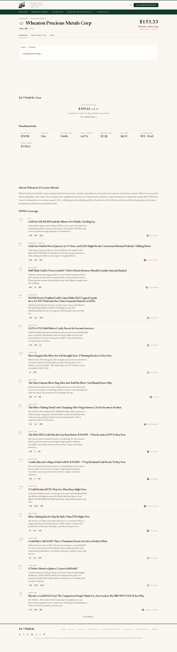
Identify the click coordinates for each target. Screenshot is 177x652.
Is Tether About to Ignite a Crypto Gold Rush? (53, 559)
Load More (88, 607)
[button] (130, 5)
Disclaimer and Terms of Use (110, 619)
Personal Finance (39, 12)
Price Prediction (38, 35)
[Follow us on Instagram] (36, 625)
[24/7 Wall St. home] (22, 5)
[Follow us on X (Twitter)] (24, 625)
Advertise (155, 619)
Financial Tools (93, 619)
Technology (58, 12)
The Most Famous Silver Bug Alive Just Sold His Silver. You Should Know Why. (70, 373)
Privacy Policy (128, 619)
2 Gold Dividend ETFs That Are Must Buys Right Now (57, 480)
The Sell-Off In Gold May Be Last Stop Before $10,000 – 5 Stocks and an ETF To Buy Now (77, 425)
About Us (72, 619)
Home (64, 619)
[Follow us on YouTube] (32, 625)
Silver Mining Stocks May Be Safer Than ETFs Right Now (59, 507)
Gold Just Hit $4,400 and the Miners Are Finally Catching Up (61, 212)
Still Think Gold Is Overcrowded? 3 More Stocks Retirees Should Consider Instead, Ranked (77, 261)
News (52, 35)
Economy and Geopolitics (79, 12)
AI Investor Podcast (147, 5)
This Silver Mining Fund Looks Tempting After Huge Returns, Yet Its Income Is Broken (74, 398)
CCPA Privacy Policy (142, 619)
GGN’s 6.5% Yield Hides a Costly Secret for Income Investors (61, 319)
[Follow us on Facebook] (20, 625)
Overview (23, 35)
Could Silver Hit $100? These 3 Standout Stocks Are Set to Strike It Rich (67, 532)
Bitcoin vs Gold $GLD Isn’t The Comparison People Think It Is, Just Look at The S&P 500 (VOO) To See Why (86, 586)
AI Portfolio (102, 12)
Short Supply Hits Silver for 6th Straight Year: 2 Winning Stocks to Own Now (70, 346)
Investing (23, 12)
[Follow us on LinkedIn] (28, 625)
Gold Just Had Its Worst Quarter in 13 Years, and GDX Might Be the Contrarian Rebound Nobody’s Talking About (89, 236)
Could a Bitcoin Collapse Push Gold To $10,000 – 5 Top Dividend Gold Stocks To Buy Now (77, 452)
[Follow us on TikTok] (40, 625)
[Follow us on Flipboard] (44, 625)
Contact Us (81, 619)
